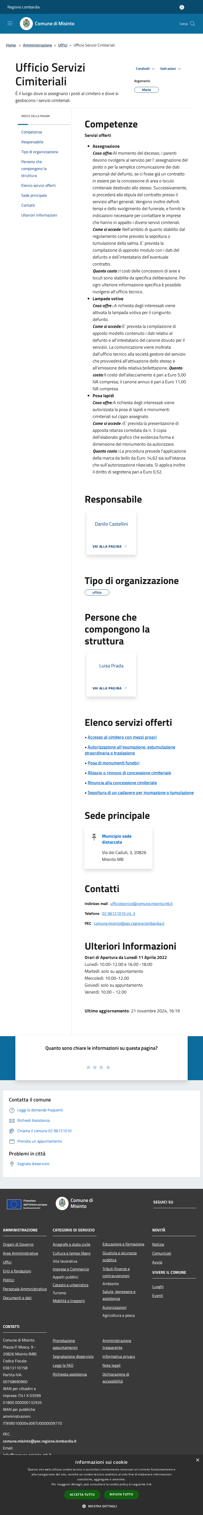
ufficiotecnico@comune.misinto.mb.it (141, 903)
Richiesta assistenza (70, 1374)
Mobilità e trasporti (69, 1301)
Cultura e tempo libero (71, 1253)
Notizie (158, 1244)
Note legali (111, 1365)
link (149, 1484)
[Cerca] (193, 24)
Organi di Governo (18, 1244)
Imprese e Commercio (71, 1269)
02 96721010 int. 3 (118, 913)
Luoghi (158, 1287)
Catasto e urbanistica (70, 1285)
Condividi (143, 68)
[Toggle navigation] (10, 23)
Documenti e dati (17, 1298)
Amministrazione (37, 45)
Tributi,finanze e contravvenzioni (116, 1272)
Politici (8, 1280)
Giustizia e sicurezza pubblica (119, 1256)
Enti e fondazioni (17, 1271)
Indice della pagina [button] (35, 116)
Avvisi (157, 1262)
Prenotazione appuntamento (65, 1344)
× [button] (197, 1460)
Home (11, 45)
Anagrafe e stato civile (71, 1244)
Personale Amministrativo (25, 1289)
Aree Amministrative (20, 1253)
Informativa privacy (118, 1356)
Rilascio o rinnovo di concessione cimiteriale (129, 772)
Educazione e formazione (123, 1244)
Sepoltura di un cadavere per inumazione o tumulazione (141, 792)
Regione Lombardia (23, 7)
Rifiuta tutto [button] (121, 1494)
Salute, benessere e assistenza (118, 1295)
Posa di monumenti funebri (113, 762)
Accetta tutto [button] (82, 1494)
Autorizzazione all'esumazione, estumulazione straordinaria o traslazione (130, 750)
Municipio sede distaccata (116, 839)
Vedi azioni (168, 68)
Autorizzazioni (114, 1307)
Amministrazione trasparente (116, 1344)
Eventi (157, 1295)
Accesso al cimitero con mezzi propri (122, 737)
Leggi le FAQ (63, 1365)
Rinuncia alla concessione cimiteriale (122, 782)
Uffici (62, 45)
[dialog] (101, 1485)
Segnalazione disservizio (73, 1356)
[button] (101, 1506)
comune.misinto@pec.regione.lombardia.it (129, 923)
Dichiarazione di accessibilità (115, 1377)
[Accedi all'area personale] (182, 7)
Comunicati (161, 1253)
